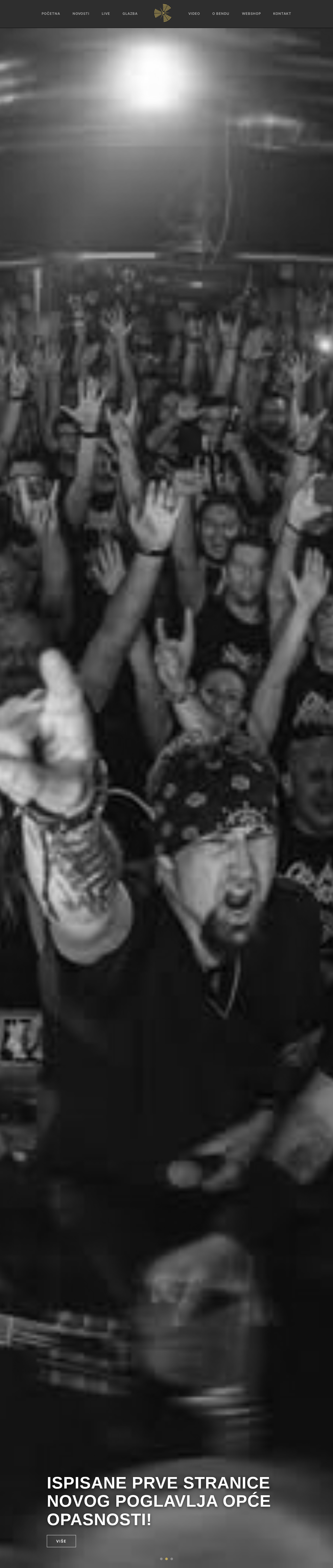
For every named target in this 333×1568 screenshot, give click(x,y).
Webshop (251, 13)
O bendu (220, 13)
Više (61, 1541)
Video (194, 13)
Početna (51, 13)
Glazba (130, 13)
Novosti (81, 13)
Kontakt (282, 13)
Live (106, 13)
